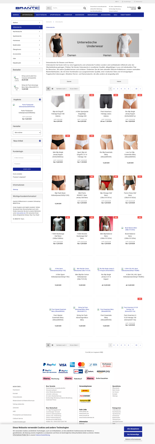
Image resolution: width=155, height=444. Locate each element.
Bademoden (79, 15)
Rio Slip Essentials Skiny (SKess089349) (106, 154)
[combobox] (61, 89)
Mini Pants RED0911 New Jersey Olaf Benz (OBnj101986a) (82, 195)
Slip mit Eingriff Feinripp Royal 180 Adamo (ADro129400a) (57, 114)
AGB (14, 411)
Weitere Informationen (133, 439)
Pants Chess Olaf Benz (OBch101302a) (130, 195)
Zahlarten (16, 408)
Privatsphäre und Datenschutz (22, 415)
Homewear (68, 15)
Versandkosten (17, 397)
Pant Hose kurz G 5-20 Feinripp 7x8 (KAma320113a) (130, 317)
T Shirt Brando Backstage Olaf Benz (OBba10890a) (82, 236)
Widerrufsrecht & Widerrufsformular (23, 400)
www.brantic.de (84, 413)
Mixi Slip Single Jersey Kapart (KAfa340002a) (57, 154)
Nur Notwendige (133, 434)
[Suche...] (85, 8)
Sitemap (15, 189)
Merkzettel (138, 1)
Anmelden (27, 169)
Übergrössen (92, 15)
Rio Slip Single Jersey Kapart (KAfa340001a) (130, 114)
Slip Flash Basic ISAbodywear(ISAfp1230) (60, 194)
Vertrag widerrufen (18, 404)
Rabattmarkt (126, 15)
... (132, 89)
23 (136, 89)
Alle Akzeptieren (133, 429)
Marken (16, 15)
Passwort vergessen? (19, 177)
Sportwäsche (55, 15)
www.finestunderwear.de (86, 417)
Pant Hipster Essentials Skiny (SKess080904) (58, 317)
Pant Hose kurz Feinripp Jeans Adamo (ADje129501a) (106, 114)
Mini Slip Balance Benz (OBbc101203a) (106, 236)
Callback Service (18, 418)
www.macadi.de (84, 415)
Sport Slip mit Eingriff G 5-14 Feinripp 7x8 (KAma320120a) (82, 154)
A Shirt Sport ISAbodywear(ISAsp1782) (60, 276)
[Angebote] (40, 99)
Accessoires (105, 15)
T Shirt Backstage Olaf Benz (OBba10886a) (58, 236)
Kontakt (15, 393)
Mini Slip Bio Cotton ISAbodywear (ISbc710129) (82, 277)
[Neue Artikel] (40, 141)
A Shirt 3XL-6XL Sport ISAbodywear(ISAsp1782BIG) (133, 276)
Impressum (16, 390)
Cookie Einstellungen (19, 422)
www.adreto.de (21, 213)
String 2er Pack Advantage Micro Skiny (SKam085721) (82, 317)
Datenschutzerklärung (43, 435)
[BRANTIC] (28, 7)
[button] (117, 1)
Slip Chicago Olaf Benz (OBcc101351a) (106, 195)
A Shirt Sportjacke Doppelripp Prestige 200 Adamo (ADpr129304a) (82, 114)
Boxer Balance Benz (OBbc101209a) (130, 236)
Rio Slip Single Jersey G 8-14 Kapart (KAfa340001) (106, 277)
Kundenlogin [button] (127, 1)
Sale (115, 15)
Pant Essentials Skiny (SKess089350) (106, 317)
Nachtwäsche (41, 15)
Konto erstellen (17, 174)
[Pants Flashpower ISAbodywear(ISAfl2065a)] (27, 106)
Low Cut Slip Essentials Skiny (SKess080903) (130, 154)
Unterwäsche (27, 15)
